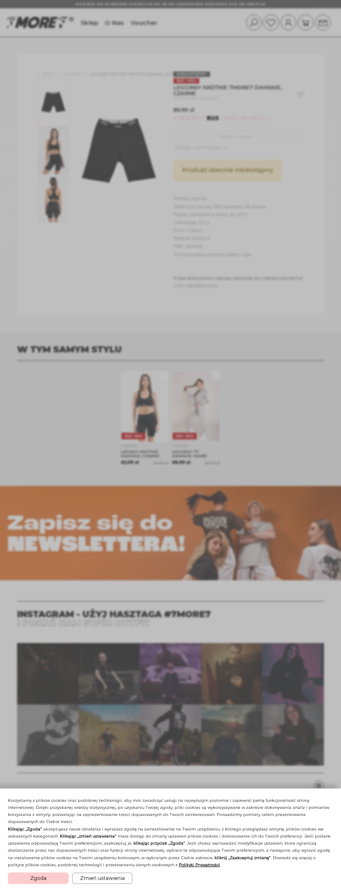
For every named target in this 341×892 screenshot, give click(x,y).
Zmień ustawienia (102, 878)
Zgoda (38, 878)
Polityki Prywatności (199, 864)
